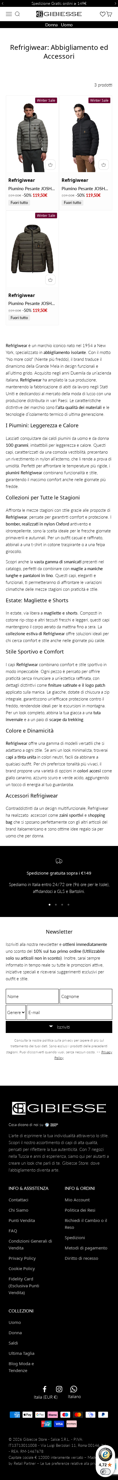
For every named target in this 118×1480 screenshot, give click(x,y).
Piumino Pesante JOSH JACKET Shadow (30, 189)
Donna (51, 24)
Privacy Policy (22, 1258)
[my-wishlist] (102, 14)
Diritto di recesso (81, 1258)
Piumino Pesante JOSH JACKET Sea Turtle (30, 304)
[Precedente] (1, 3)
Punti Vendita (22, 1220)
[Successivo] (116, 3)
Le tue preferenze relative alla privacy (71, 1463)
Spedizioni (75, 1237)
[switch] (105, 1472)
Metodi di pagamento (86, 1248)
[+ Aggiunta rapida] (50, 165)
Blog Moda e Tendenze (21, 1367)
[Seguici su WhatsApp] (74, 1389)
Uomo (67, 24)
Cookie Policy (22, 1268)
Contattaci (18, 1199)
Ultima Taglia (21, 1353)
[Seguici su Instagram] (59, 1389)
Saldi (13, 1343)
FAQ (13, 1230)
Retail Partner (25, 1463)
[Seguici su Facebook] (44, 1389)
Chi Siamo (18, 1210)
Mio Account (77, 1199)
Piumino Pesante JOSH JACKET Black (83, 189)
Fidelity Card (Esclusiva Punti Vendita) (24, 1285)
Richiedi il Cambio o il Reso (86, 1223)
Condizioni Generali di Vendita (30, 1244)
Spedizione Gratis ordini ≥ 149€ (59, 3)
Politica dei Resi (80, 1210)
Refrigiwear (21, 180)
